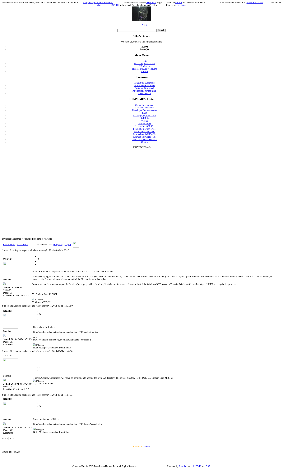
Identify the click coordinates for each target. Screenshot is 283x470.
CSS (208, 466)
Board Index (9, 244)
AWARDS (151, 2)
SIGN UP (114, 5)
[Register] (57, 244)
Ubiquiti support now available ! (98, 2)
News (144, 25)
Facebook (181, 5)
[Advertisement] (141, 193)
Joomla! (182, 466)
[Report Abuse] (39, 256)
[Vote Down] (39, 261)
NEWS (178, 2)
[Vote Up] (39, 264)
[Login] (67, 244)
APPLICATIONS (255, 2)
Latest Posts (22, 244)
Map (99, 5)
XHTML (197, 466)
